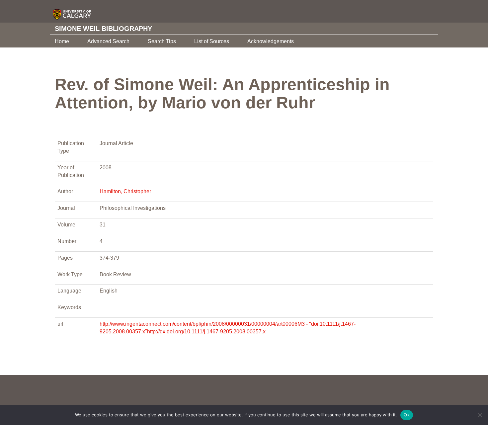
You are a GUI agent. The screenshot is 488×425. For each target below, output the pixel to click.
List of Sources (211, 41)
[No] (479, 415)
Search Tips (162, 41)
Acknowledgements (270, 41)
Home (62, 41)
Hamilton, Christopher (125, 191)
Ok (407, 414)
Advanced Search (108, 41)
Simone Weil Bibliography (103, 28)
